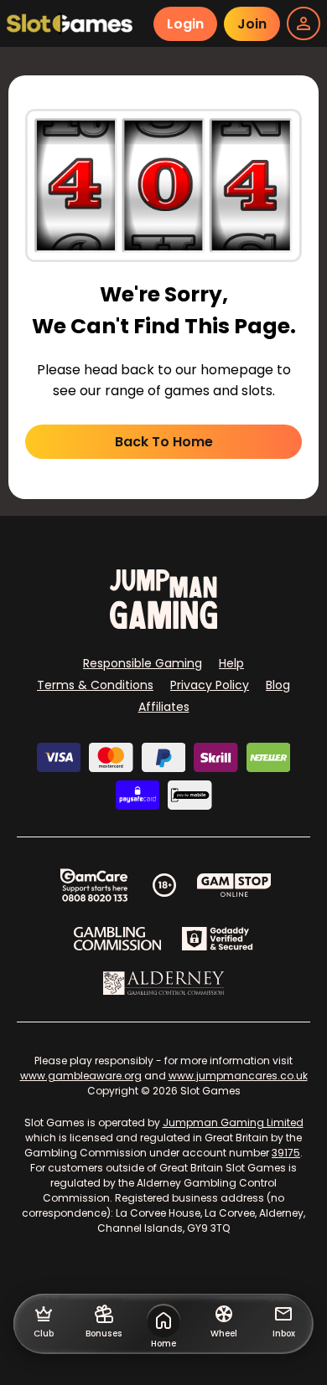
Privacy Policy (209, 685)
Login (185, 23)
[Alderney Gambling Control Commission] (164, 983)
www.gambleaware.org (81, 1075)
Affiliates (163, 706)
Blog (278, 685)
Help (231, 663)
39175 (286, 1153)
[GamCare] (94, 885)
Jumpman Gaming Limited (233, 1122)
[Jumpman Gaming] (163, 624)
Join (252, 23)
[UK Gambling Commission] (117, 938)
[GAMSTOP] (234, 885)
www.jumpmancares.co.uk (238, 1075)
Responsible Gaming (142, 663)
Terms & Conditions (95, 685)
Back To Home (164, 441)
